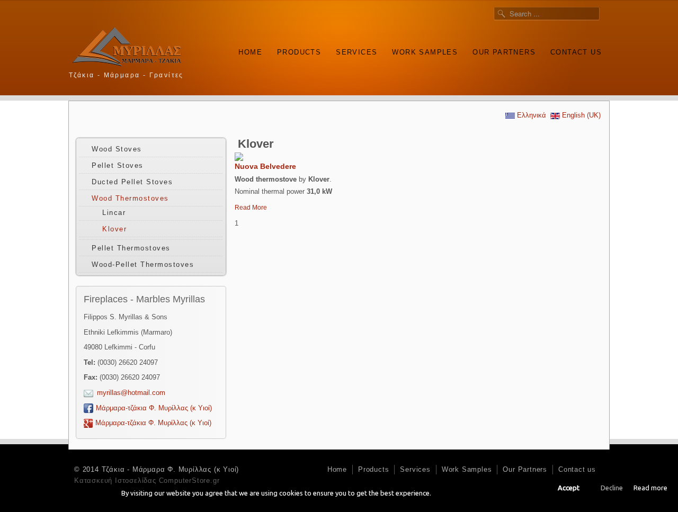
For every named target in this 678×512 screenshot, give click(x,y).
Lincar (114, 213)
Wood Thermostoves (130, 198)
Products (299, 52)
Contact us (576, 52)
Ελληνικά (530, 115)
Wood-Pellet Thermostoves (143, 264)
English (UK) (580, 115)
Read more (650, 487)
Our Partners (504, 52)
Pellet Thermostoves (131, 248)
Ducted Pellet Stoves (132, 182)
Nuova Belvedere (265, 166)
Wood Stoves (117, 149)
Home (250, 52)
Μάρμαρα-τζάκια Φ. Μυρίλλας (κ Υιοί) (154, 408)
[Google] (596, 74)
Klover (114, 229)
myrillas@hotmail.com (131, 393)
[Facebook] (581, 74)
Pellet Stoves (118, 165)
